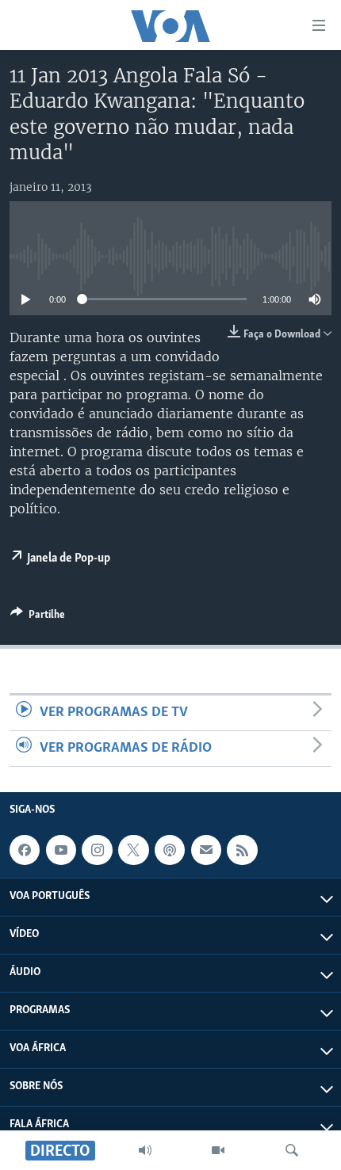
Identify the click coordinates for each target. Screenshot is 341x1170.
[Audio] (145, 1150)
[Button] (37, 617)
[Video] (218, 1150)
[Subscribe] (206, 850)
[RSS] (242, 850)
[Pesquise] (292, 1150)
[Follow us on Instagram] (97, 850)
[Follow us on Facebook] (25, 850)
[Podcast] (170, 850)
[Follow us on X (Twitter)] (133, 850)
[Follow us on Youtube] (61, 850)
